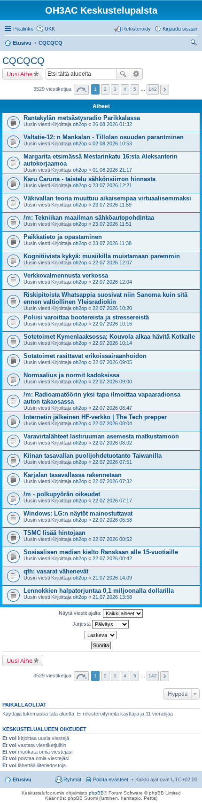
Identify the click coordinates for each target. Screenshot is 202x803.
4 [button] (125, 89)
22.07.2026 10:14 (112, 343)
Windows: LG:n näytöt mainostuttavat (77, 513)
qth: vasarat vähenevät (55, 571)
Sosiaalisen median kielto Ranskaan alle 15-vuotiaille (100, 552)
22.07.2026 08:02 (112, 442)
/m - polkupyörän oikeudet (61, 494)
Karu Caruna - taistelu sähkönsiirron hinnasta (89, 179)
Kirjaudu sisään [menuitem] (180, 29)
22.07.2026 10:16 (112, 323)
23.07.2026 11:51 (112, 224)
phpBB (96, 792)
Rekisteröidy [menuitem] (136, 29)
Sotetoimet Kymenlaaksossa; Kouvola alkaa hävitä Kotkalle (109, 336)
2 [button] (105, 89)
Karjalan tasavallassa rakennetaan (72, 474)
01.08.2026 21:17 (112, 170)
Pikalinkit (23, 29)
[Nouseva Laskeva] (101, 635)
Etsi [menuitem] (194, 44)
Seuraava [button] (164, 90)
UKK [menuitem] (50, 29)
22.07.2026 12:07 (112, 262)
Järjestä (82, 624)
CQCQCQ (23, 61)
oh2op (80, 124)
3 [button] (115, 89)
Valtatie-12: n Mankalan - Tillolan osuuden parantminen (103, 137)
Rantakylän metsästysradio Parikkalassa (81, 117)
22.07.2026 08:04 (112, 423)
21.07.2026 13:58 (112, 597)
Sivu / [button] (81, 90)
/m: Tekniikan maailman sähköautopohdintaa (88, 217)
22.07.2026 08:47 (112, 408)
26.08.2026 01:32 (112, 124)
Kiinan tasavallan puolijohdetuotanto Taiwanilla (92, 455)
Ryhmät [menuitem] (72, 779)
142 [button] (152, 89)
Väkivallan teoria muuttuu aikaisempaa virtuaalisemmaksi (107, 198)
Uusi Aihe (19, 74)
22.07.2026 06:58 (112, 520)
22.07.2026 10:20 (112, 308)
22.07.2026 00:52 (112, 539)
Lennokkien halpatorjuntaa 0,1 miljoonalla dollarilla (98, 590)
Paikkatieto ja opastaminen (62, 236)
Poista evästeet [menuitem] (110, 779)
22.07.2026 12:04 (112, 282)
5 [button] (134, 89)
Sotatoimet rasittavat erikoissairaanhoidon (85, 355)
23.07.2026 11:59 (112, 204)
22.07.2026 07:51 (112, 462)
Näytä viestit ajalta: (81, 613)
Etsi (123, 74)
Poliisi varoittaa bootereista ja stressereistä (86, 317)
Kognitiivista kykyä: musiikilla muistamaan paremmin (101, 256)
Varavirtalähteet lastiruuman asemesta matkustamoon (101, 436)
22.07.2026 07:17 (112, 500)
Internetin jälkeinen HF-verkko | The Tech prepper (95, 417)
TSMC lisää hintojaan (54, 532)
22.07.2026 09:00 (112, 381)
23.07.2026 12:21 (112, 185)
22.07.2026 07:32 (112, 481)
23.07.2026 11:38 (112, 243)
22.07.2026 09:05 (112, 362)
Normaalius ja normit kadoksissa (71, 375)
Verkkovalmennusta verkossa (65, 275)
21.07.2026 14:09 (112, 577)
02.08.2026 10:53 (112, 143)
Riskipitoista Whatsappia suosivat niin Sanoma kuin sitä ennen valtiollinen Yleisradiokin (105, 298)
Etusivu (22, 779)
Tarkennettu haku (136, 74)
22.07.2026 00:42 (112, 558)
